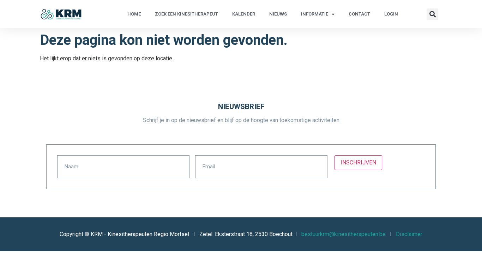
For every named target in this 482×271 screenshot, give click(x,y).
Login (391, 14)
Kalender (243, 14)
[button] (432, 14)
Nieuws (278, 14)
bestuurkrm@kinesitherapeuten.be (343, 234)
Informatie (314, 14)
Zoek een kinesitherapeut (186, 14)
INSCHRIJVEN (358, 162)
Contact (359, 14)
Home (134, 14)
